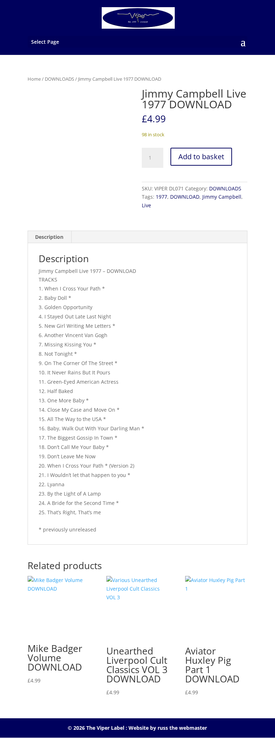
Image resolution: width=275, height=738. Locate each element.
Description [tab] (49, 236)
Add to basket (201, 156)
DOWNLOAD (184, 196)
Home (34, 79)
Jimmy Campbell (221, 196)
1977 (161, 196)
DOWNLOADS (59, 79)
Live (146, 205)
